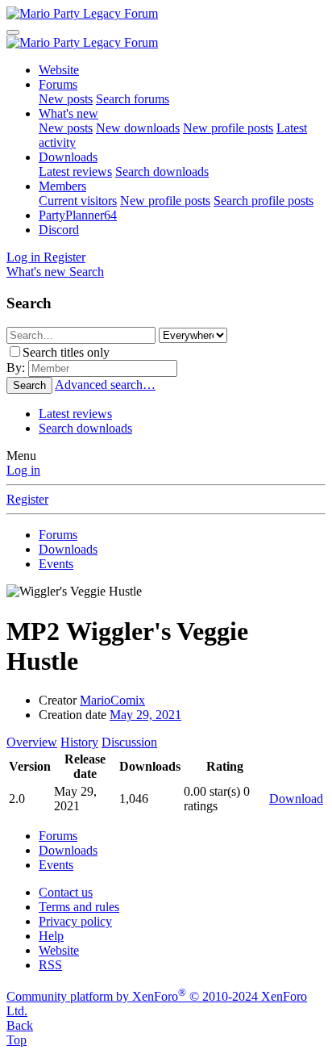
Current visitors (78, 200)
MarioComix (112, 700)
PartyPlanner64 (78, 215)
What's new (68, 113)
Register (27, 499)
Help (51, 936)
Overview (31, 742)
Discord (59, 229)
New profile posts (228, 128)
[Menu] (12, 32)
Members (62, 186)
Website (59, 70)
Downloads (68, 157)
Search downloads (162, 171)
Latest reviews (75, 171)
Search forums (132, 99)
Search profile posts (263, 200)
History (79, 742)
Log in (23, 470)
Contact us (66, 892)
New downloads (138, 128)
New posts (66, 99)
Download (296, 798)
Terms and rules (79, 907)
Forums (58, 84)
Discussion (129, 742)
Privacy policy (75, 921)
